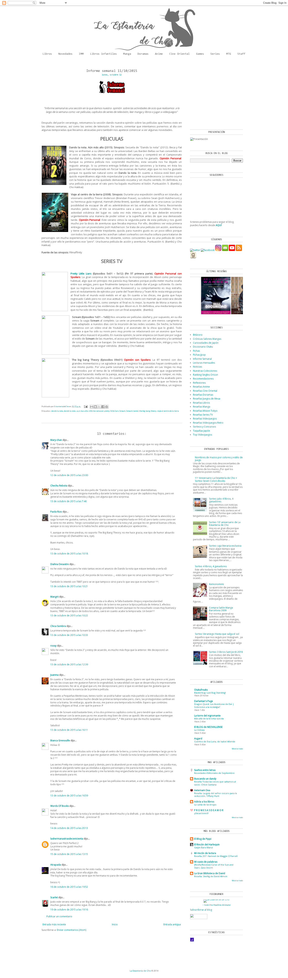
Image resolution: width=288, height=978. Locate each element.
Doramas (143, 54)
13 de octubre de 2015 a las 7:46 (68, 501)
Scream (123, 411)
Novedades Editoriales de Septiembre (214, 773)
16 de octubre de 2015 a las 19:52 (69, 886)
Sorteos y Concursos (204, 426)
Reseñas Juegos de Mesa (206, 398)
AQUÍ (219, 225)
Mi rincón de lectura (205, 853)
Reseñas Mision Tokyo (205, 410)
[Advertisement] (214, 94)
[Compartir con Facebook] (103, 407)
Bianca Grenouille (60, 740)
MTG (228, 54)
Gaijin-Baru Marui (203, 847)
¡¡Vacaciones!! (201, 813)
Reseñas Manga (201, 406)
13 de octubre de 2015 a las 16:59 (69, 795)
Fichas (196, 350)
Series (215, 54)
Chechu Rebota (58, 485)
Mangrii (54, 596)
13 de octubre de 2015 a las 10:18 (69, 553)
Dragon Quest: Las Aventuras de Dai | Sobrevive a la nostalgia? (214, 705)
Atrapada (55, 864)
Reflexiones (199, 382)
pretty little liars (111, 411)
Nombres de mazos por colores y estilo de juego (219, 459)
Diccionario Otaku (203, 346)
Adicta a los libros (204, 801)
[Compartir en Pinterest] (107, 407)
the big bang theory (147, 411)
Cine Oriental (179, 54)
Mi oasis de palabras (205, 861)
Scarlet (54, 897)
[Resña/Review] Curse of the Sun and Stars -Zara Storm (213, 866)
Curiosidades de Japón (205, 342)
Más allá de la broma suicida (209, 718)
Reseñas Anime (201, 386)
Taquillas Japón (201, 430)
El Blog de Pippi (202, 838)
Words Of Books (59, 806)
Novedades (65, 54)
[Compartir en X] (99, 407)
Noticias (197, 366)
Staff (241, 54)
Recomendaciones (203, 378)
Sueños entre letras (205, 770)
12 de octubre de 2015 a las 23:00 (69, 475)
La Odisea (199, 729)
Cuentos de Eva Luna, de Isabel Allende (214, 741)
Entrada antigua (172, 924)
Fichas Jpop (199, 354)
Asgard (198, 738)
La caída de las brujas (205, 804)
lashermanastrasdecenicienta (66, 838)
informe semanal (96, 411)
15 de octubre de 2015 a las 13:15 (69, 854)
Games (200, 54)
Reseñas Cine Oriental (205, 390)
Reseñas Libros (201, 402)
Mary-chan (56, 440)
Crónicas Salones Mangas (207, 338)
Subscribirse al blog (201, 909)
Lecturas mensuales (204, 362)
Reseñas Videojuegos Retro (208, 422)
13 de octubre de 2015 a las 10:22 (69, 615)
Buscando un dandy (205, 778)
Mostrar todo (237, 748)
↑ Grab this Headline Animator (217, 905)
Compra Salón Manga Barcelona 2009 (221, 609)
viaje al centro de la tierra (168, 411)
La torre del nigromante (207, 715)
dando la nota (57, 411)
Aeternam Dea (202, 790)
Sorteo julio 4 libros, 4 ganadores (221, 500)
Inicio (115, 924)
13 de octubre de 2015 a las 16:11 (69, 730)
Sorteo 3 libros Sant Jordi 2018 (226, 652)
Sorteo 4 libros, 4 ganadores (211, 566)
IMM (81, 54)
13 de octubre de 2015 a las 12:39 (69, 664)
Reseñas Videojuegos (205, 418)
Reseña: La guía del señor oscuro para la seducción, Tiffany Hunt (215, 795)
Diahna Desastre (59, 564)
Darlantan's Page (203, 701)
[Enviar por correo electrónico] (92, 407)
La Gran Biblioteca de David (209, 873)
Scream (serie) (132, 411)
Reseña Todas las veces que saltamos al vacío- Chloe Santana (215, 783)
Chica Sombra (58, 626)
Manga (127, 54)
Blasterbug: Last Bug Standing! (210, 692)
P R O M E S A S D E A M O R (208, 810)
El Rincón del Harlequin (207, 844)
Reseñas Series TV (203, 414)
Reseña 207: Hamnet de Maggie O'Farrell (215, 856)
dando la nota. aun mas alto (76, 411)
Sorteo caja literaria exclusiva (225, 545)
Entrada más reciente (54, 924)
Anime (159, 54)
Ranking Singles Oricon (205, 374)
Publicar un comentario (59, 916)
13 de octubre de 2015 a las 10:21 (69, 586)
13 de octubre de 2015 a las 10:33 (69, 635)
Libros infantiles (103, 54)
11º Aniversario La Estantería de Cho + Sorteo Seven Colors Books (216, 479)
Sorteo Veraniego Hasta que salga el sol (217, 634)
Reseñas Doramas (203, 394)
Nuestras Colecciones (205, 370)
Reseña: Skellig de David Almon (210, 876)
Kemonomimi (216, 584)
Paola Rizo (56, 511)
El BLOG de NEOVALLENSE (208, 727)
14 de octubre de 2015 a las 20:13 (69, 828)
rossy (53, 645)
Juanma (54, 674)
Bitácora (197, 334)
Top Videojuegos (202, 434)
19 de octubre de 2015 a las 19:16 (69, 909)
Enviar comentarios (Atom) (71, 930)
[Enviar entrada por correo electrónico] (85, 406)
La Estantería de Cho (140, 970)
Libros (47, 54)
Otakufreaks (201, 689)
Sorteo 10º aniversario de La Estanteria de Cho (224, 524)
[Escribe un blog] (95, 407)
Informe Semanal (202, 358)
